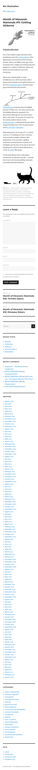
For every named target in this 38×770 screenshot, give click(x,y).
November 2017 (10, 652)
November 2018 (10, 622)
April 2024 (8, 466)
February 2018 (10, 644)
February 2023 (10, 499)
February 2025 (10, 444)
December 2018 (10, 619)
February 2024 (10, 471)
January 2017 (9, 677)
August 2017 (9, 659)
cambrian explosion (12, 694)
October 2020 (9, 564)
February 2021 (10, 554)
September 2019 (10, 597)
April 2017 (8, 670)
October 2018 (9, 624)
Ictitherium (9, 344)
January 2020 (9, 587)
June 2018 (8, 634)
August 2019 (9, 599)
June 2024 (8, 461)
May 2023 (8, 491)
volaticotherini (29, 197)
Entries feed (9, 754)
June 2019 (8, 604)
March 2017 (9, 672)
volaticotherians (8, 122)
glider (14, 193)
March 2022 (9, 524)
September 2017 (10, 657)
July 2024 (8, 459)
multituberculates (15, 85)
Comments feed (10, 757)
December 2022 (10, 501)
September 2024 (10, 454)
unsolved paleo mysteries (13, 734)
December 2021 (10, 529)
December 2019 (10, 589)
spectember (9, 724)
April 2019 (8, 609)
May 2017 (8, 667)
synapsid (27, 195)
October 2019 (9, 594)
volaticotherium (7, 199)
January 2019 (9, 617)
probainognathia (20, 195)
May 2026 (8, 409)
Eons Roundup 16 (11, 349)
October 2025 (9, 424)
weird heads (9, 737)
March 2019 (9, 612)
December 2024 (10, 446)
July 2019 (8, 602)
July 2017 (8, 662)
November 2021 (10, 532)
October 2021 (9, 534)
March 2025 (9, 441)
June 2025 (8, 434)
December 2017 (10, 649)
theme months (24, 190)
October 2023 (9, 479)
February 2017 (9, 675)
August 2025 (9, 429)
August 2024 (9, 456)
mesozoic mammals (26, 188)
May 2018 (8, 637)
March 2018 (9, 642)
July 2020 (8, 572)
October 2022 (9, 507)
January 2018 (9, 647)
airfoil (12, 150)
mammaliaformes (28, 193)
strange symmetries (12, 727)
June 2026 (8, 406)
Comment (7, 220)
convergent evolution (9, 191)
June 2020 (8, 574)
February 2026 (10, 416)
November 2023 (10, 476)
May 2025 (8, 436)
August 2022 (9, 512)
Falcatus (22, 386)
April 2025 (8, 439)
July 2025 (8, 431)
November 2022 (10, 504)
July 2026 (8, 404)
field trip (8, 702)
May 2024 (8, 464)
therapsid (5, 197)
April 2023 (8, 494)
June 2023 (8, 489)
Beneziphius (9, 352)
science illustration (13, 190)
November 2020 (10, 562)
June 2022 (8, 517)
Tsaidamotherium (11, 374)
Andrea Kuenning (11, 386)
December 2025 (10, 419)
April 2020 (8, 579)
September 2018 (10, 627)
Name (5, 247)
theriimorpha (20, 197)
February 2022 (10, 527)
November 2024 (10, 449)
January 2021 (9, 557)
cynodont (18, 191)
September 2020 (10, 567)
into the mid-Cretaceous (14, 127)
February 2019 (10, 614)
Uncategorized (10, 732)
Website (6, 265)
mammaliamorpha (8, 195)
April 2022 (8, 522)
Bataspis (8, 342)
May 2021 (8, 547)
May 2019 (8, 607)
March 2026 (9, 414)
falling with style (7, 193)
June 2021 (8, 544)
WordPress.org (10, 759)
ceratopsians (9, 697)
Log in (7, 752)
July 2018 (8, 632)
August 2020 (9, 569)
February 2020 (10, 584)
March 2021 (9, 552)
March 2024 (9, 469)
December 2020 (10, 559)
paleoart (5, 190)
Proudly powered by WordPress (22, 766)
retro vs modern (10, 719)
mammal (19, 193)
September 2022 (10, 509)
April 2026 (8, 411)
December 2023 (10, 474)
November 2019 (10, 592)
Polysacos (8, 347)
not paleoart (9, 714)
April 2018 (8, 639)
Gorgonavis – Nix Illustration (15, 366)
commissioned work (12, 699)
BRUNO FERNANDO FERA (13, 371)
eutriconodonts (24, 57)
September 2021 (10, 537)
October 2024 (9, 451)
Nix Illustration (11, 6)
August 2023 (9, 484)
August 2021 (9, 539)
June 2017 (8, 664)
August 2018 (9, 629)
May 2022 (8, 519)
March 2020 (9, 582)
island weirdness (10, 707)
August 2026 (9, 401)
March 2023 (9, 496)
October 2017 (9, 654)
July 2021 (8, 542)
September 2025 (10, 426)
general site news (11, 704)
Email (5, 256)
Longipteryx (9, 369)
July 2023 (8, 486)
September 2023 (10, 481)
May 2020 (8, 577)
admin (7, 188)
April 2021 (8, 549)
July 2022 (8, 514)
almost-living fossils (12, 692)
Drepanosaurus (10, 384)
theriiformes (12, 197)
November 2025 (10, 421)
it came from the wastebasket (15, 709)
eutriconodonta (26, 191)
